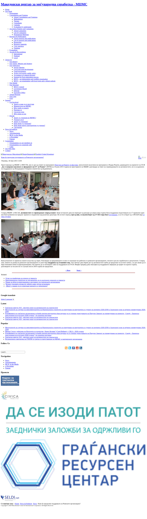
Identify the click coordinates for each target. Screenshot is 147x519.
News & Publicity (26, 504)
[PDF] (140, 158)
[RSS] (67, 349)
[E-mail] (145, 158)
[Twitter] (70, 349)
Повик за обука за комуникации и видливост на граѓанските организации (32, 282)
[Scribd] (81, 349)
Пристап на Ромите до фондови (66, 165)
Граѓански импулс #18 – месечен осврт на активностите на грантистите (31, 317)
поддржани (113, 215)
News (35, 504)
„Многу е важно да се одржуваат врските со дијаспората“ (26, 286)
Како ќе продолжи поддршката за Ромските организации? (22, 157)
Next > (79, 270)
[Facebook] (74, 349)
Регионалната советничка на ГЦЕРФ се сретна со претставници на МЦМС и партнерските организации (43, 339)
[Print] (143, 158)
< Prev (68, 270)
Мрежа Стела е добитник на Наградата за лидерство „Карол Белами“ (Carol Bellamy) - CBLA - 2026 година (44, 331)
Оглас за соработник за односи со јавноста (21, 278)
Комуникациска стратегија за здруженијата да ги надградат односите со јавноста (35, 280)
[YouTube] (78, 349)
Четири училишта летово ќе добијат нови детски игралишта (27, 284)
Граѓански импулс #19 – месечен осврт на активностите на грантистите (31, 308)
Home (17, 504)
